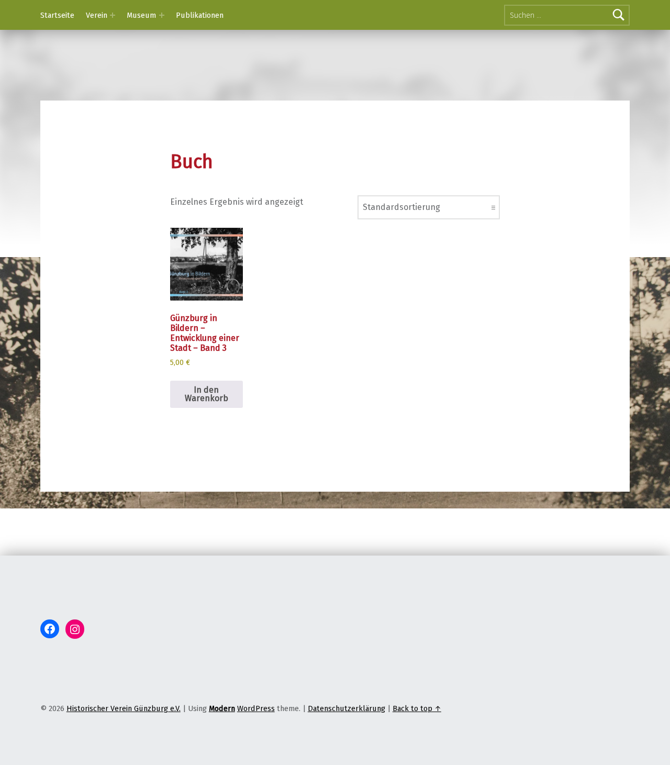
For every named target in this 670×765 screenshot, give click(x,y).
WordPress (256, 708)
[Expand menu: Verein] (112, 15)
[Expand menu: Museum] (161, 15)
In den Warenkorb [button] (206, 394)
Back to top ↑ (417, 708)
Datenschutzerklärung (346, 708)
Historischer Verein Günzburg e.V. (123, 708)
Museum (141, 15)
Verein (96, 15)
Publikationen (200, 15)
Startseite (57, 15)
